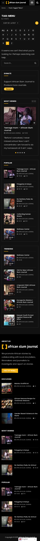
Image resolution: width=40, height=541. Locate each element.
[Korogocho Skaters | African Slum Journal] (9, 305)
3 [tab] (20, 152)
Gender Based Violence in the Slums (25, 414)
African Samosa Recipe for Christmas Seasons (24, 399)
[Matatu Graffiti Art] (7, 388)
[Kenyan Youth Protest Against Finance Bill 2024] (9, 320)
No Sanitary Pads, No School (25, 200)
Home (4, 8)
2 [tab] (17, 152)
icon (20, 115)
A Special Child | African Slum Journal (26, 286)
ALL (3, 30)
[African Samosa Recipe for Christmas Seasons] (7, 403)
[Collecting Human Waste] (9, 219)
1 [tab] (15, 152)
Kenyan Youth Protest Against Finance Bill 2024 (25, 317)
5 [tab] (24, 152)
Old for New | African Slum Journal (25, 271)
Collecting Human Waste (24, 215)
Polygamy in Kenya (24, 184)
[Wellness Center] (9, 234)
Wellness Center (23, 229)
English (25, 539)
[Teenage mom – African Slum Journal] (9, 173)
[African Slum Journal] (16, 2)
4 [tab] (22, 152)
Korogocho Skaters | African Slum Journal (25, 301)
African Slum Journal (13, 133)
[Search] (37, 2)
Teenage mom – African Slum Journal (18, 129)
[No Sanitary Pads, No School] (9, 204)
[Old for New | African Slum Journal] (9, 275)
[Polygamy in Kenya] (9, 188)
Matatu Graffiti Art (21, 383)
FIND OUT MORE (9, 371)
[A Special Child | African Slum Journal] (9, 290)
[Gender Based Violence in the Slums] (7, 418)
